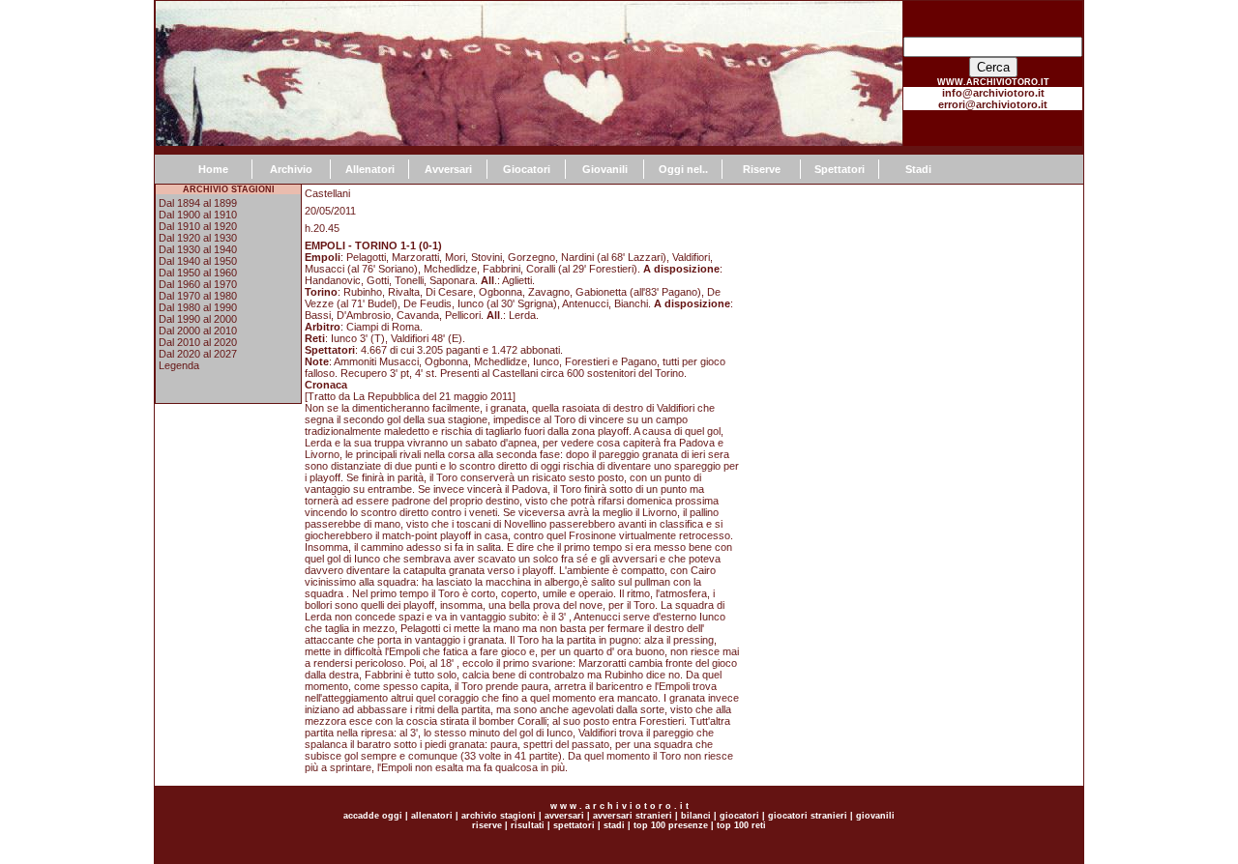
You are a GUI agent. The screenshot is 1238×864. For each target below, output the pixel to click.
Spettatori (839, 169)
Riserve (762, 169)
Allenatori (370, 169)
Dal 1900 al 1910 (198, 214)
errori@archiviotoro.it (992, 104)
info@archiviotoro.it (993, 93)
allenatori (432, 816)
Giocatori (526, 169)
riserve (487, 825)
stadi (614, 825)
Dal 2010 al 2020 (198, 342)
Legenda (179, 365)
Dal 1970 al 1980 (198, 296)
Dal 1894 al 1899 (198, 203)
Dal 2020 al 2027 (198, 354)
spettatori (574, 825)
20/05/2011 (330, 210)
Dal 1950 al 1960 (198, 272)
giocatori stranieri (807, 816)
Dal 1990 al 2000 (198, 319)
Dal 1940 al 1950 (198, 261)
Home (213, 169)
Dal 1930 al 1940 (198, 249)
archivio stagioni (497, 816)
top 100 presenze (671, 825)
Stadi (918, 169)
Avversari (448, 169)
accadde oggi (372, 816)
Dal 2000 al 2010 (198, 330)
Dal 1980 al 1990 (198, 307)
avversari (564, 816)
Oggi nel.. (683, 169)
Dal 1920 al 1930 (198, 238)
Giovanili (605, 169)
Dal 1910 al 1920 (198, 226)
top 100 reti (741, 825)
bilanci (696, 816)
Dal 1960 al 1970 (198, 284)
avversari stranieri (632, 816)
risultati (526, 825)
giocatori (739, 816)
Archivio (291, 169)
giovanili (875, 816)
